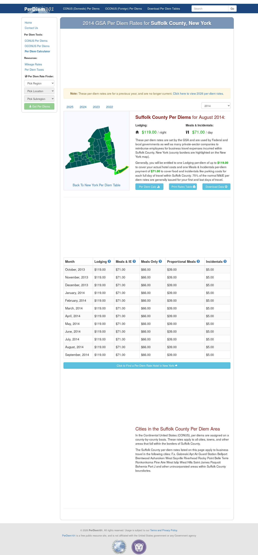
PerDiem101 (69, 535)
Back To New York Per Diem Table (96, 185)
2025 (69, 106)
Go (232, 8)
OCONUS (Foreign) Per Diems (123, 8)
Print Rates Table (182, 187)
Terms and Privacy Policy (163, 530)
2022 (109, 106)
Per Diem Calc (148, 187)
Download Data (215, 187)
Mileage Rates (33, 64)
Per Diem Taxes (34, 69)
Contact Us (31, 28)
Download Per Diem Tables (164, 8)
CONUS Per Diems (36, 41)
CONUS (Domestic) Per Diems (81, 8)
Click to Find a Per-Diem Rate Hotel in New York (146, 365)
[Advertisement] (146, 60)
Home (28, 22)
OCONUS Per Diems (37, 46)
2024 (83, 106)
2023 (96, 106)
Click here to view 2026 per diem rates (198, 93)
